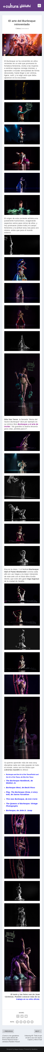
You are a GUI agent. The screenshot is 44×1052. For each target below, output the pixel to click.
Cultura (18, 28)
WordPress (34, 1049)
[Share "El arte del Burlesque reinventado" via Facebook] (18, 1016)
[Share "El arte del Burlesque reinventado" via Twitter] (22, 1016)
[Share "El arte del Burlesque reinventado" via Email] (26, 1016)
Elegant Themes (18, 1049)
